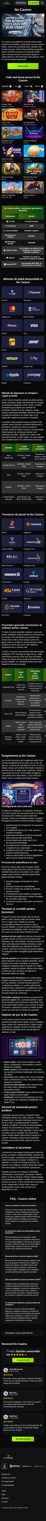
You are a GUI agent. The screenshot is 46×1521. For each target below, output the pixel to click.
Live (15, 86)
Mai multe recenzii (23, 1439)
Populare (5, 86)
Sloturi (37, 86)
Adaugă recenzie (23, 1360)
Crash (27, 86)
